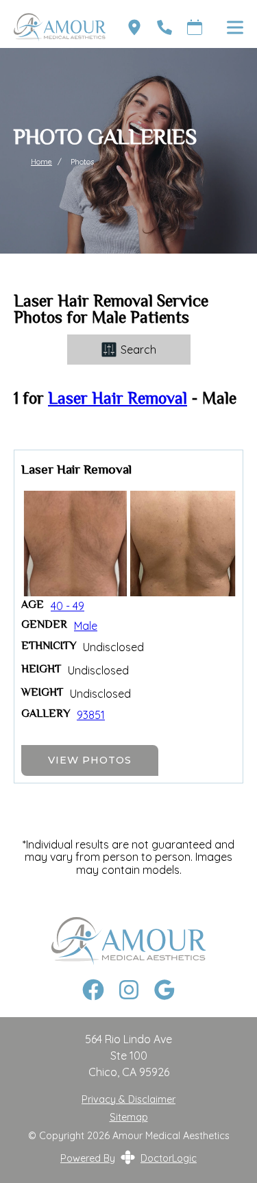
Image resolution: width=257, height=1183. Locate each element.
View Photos (90, 760)
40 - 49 (67, 606)
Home (41, 162)
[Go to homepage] (53, 27)
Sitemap (129, 1117)
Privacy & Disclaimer (128, 1100)
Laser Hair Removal (117, 400)
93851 (91, 715)
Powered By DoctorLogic (128, 1158)
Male (85, 626)
